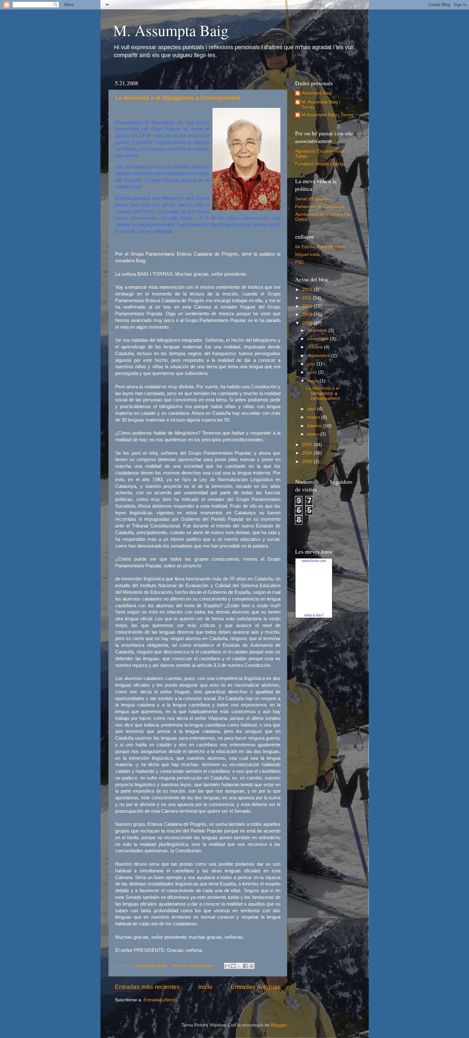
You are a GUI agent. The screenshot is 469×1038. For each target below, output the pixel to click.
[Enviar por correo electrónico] (227, 966)
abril (312, 409)
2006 (308, 453)
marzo (314, 417)
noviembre (318, 338)
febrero (315, 425)
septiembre (319, 355)
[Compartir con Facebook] (245, 966)
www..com (314, 561)
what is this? (314, 615)
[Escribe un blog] (233, 966)
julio (311, 364)
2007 (308, 444)
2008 (308, 323)
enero (313, 434)
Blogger (278, 1025)
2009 (308, 314)
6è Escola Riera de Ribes (320, 246)
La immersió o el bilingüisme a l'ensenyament (177, 98)
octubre (315, 347)
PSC (299, 262)
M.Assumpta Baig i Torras (328, 114)
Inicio (205, 986)
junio (312, 372)
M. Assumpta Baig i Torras (321, 104)
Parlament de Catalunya (319, 206)
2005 (308, 461)
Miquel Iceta (307, 254)
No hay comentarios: (194, 965)
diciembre (317, 330)
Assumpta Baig (317, 93)
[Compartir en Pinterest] (251, 966)
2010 (308, 306)
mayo (313, 380)
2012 (308, 289)
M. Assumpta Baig (170, 30)
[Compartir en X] (239, 966)
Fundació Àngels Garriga (320, 163)
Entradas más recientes (147, 986)
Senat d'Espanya (312, 199)
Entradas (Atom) (160, 999)
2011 (307, 297)
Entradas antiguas (256, 986)
